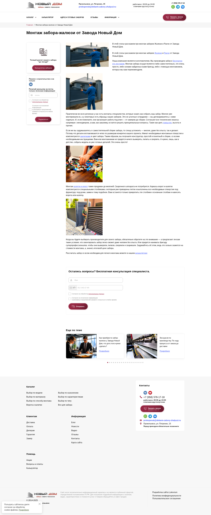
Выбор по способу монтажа (38, 401)
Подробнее (24, 510)
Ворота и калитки (34, 405)
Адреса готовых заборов (72, 17)
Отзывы (94, 17)
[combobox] (73, 287)
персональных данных (40, 102)
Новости (75, 426)
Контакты (75, 438)
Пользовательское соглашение (166, 498)
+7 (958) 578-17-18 (178, 3)
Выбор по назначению (68, 393)
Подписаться (43, 119)
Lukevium (173, 492)
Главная (29, 25)
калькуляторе (141, 253)
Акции (29, 460)
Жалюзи (158, 53)
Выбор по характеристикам (70, 397)
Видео (74, 430)
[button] (107, 362)
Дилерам (30, 430)
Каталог (30, 17)
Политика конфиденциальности (166, 496)
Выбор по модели (34, 393)
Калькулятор (47, 17)
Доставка (30, 422)
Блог (73, 422)
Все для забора (65, 405)
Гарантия (30, 434)
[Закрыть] (40, 504)
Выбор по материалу (35, 397)
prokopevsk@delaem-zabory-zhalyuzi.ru (97, 7)
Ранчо (166, 53)
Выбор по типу (64, 401)
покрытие (167, 123)
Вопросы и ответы (34, 464)
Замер (29, 438)
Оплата (29, 426)
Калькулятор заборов (43, 68)
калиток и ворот (81, 186)
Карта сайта (76, 442)
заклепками (85, 136)
